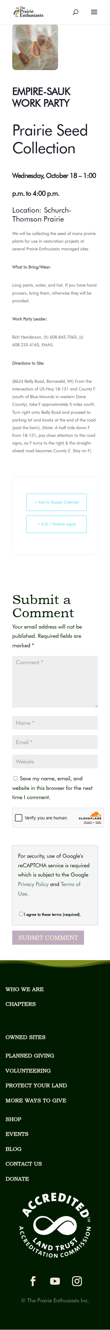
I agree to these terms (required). (52, 914)
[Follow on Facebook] (33, 1281)
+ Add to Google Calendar (56, 502)
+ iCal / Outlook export (56, 524)
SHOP (13, 1119)
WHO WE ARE (25, 989)
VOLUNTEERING (28, 1070)
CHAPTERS (21, 1004)
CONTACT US (24, 1163)
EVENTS (17, 1134)
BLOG (13, 1149)
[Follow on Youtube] (55, 1281)
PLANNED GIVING (30, 1055)
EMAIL (47, 344)
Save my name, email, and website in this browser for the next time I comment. (52, 787)
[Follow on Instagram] (77, 1281)
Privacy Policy (33, 884)
